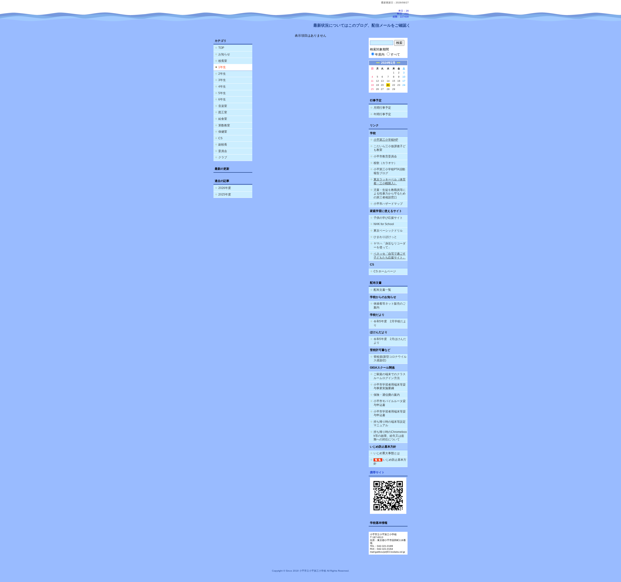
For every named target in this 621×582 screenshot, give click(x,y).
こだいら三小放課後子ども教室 (390, 148)
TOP (221, 47)
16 (398, 81)
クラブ (222, 157)
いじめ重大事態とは (387, 453)
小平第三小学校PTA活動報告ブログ (389, 171)
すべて (395, 54)
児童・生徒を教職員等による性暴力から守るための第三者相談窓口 (390, 193)
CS (220, 138)
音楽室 (222, 106)
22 (393, 85)
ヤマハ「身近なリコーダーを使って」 (390, 245)
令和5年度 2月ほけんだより (390, 341)
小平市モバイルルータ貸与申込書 (390, 403)
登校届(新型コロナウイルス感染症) (390, 358)
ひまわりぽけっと (385, 237)
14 (388, 81)
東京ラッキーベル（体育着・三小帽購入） (390, 181)
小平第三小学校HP (386, 139)
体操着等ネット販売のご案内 (390, 305)
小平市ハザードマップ (388, 203)
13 (382, 81)
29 (393, 89)
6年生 (222, 99)
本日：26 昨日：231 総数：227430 (401, 13)
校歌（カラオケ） (385, 163)
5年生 (222, 93)
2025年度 (224, 194)
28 (388, 89)
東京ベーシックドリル (388, 230)
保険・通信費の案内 (387, 394)
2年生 (222, 73)
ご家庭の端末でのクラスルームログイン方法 (390, 376)
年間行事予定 (382, 114)
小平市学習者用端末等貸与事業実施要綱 (390, 386)
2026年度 (224, 188)
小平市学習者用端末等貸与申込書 (390, 413)
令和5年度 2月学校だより (390, 323)
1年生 (222, 67)
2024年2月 (388, 63)
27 (382, 89)
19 (377, 85)
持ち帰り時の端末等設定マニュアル (390, 423)
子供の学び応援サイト (388, 217)
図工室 (222, 112)
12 (377, 81)
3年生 (222, 80)
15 (393, 81)
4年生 (222, 86)
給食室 (222, 119)
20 (382, 85)
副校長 (222, 144)
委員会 (222, 151)
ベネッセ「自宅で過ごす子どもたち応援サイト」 (390, 255)
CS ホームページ (385, 271)
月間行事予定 (382, 107)
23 (398, 85)
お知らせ (224, 54)
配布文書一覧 (382, 289)
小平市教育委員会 (385, 156)
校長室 (222, 61)
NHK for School (384, 224)
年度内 (379, 54)
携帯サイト (377, 472)
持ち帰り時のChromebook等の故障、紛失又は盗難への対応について (390, 435)
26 (377, 89)
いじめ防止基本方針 (390, 461)
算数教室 (224, 125)
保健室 (222, 131)
